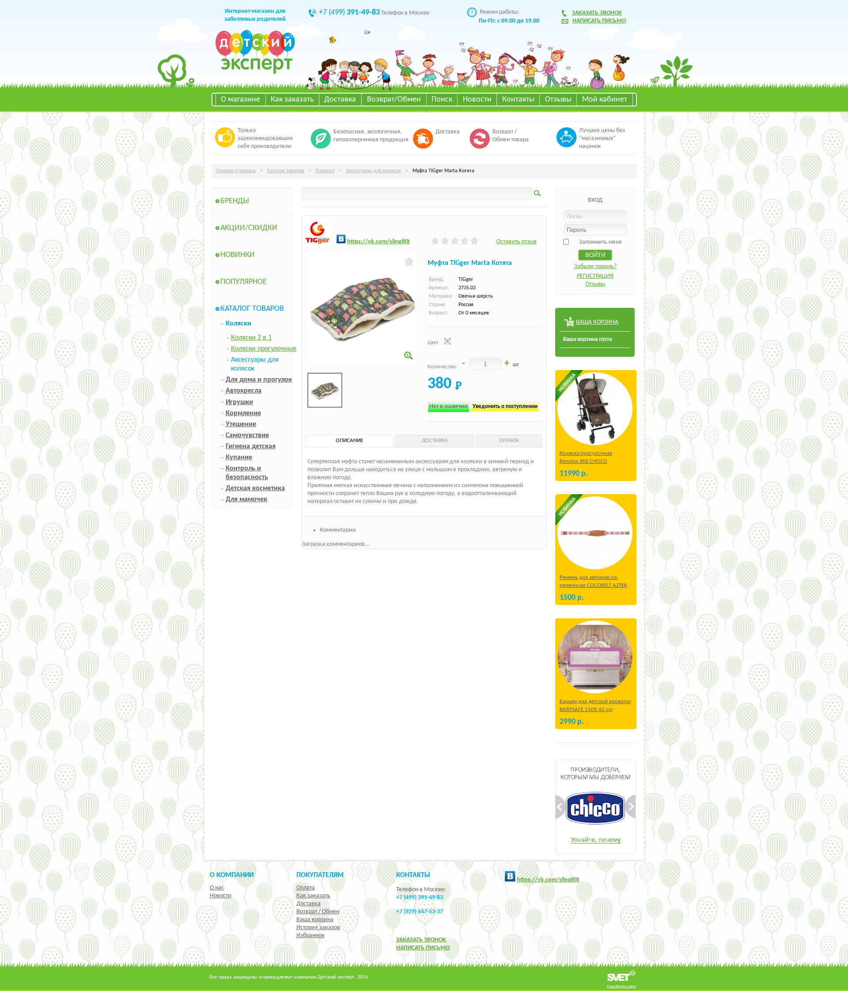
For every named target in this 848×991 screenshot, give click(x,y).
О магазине (240, 99)
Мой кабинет (604, 99)
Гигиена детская (251, 446)
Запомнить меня (600, 242)
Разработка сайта (621, 986)
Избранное (310, 935)
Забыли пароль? (595, 266)
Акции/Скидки (248, 228)
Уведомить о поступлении (505, 406)
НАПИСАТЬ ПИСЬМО (423, 948)
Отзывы (558, 99)
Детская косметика (255, 488)
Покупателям (320, 875)
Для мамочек (246, 499)
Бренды (234, 201)
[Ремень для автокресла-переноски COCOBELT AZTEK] (594, 532)
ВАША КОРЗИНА (597, 322)
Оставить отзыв (516, 241)
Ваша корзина (314, 919)
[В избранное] (409, 261)
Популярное (243, 282)
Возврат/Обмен (394, 99)
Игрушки (239, 402)
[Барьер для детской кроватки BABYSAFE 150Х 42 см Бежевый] (594, 656)
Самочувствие (247, 435)
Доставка (340, 99)
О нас (217, 888)
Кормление (243, 413)
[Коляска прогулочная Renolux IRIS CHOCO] (594, 408)
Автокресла (243, 390)
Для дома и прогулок (259, 379)
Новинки (237, 255)
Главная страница (236, 171)
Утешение (241, 424)
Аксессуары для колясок (373, 171)
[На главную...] (255, 72)
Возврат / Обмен (317, 911)
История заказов (318, 927)
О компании (232, 875)
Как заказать (292, 99)
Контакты (518, 99)
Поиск (442, 99)
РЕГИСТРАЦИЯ (595, 276)
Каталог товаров (285, 171)
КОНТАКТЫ (413, 875)
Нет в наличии (448, 406)
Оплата (305, 888)
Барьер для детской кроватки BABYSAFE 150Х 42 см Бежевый (595, 709)
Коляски (325, 171)
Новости (477, 99)
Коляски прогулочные (263, 348)
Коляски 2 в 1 (251, 337)
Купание (239, 457)
